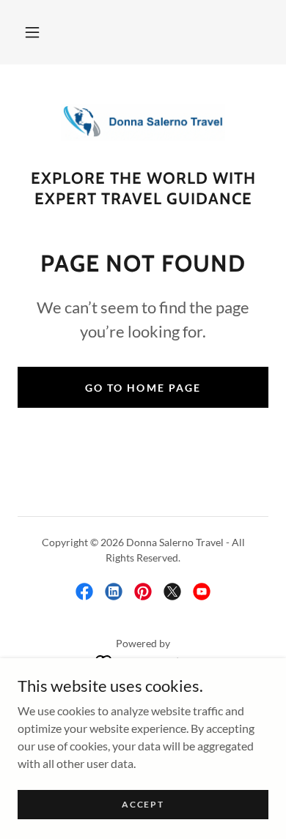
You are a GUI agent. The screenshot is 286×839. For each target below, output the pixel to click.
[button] (32, 32)
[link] (143, 122)
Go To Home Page (142, 387)
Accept (143, 804)
